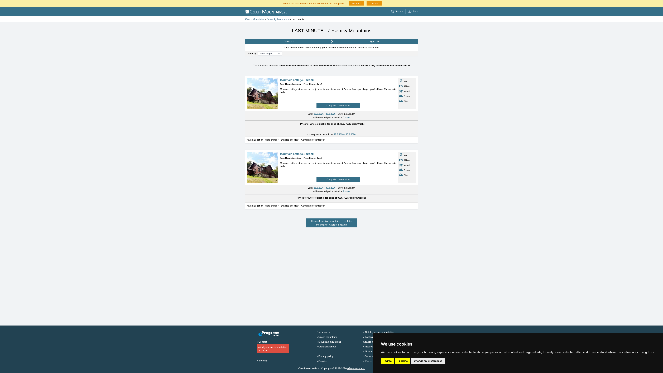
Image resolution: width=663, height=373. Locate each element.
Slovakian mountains (329, 341)
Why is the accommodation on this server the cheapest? (313, 3)
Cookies (322, 361)
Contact (262, 341)
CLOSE (374, 3)
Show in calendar (346, 114)
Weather (407, 101)
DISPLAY (356, 3)
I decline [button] (403, 360)
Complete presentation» (313, 139)
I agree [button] (388, 360)
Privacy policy (325, 356)
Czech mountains (327, 337)
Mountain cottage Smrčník (297, 80)
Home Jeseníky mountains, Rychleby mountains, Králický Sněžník (331, 223)
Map (405, 81)
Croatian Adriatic (327, 346)
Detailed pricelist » (290, 139)
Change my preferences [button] (428, 360)
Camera (407, 96)
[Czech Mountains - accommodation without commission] (266, 11)
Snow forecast (373, 356)
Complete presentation (338, 105)
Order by (251, 53)
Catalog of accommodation (379, 332)
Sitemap (262, 360)
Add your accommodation (273, 349)
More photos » (272, 139)
